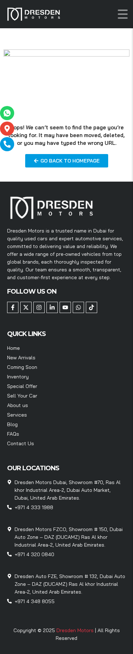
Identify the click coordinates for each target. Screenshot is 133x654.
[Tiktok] (91, 307)
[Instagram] (39, 307)
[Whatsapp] (78, 307)
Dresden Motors (75, 630)
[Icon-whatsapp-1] (7, 113)
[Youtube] (65, 307)
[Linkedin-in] (52, 307)
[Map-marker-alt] (7, 129)
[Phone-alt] (7, 144)
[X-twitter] (26, 307)
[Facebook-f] (12, 307)
